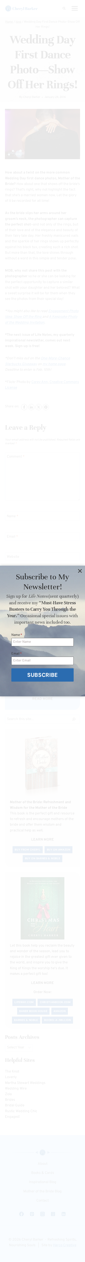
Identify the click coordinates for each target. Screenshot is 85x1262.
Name (16, 635)
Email (16, 654)
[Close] (80, 571)
